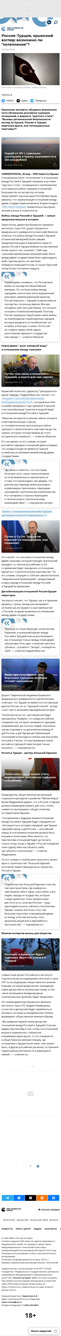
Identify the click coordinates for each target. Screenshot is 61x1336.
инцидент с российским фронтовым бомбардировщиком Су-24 (23, 400)
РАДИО (38, 1229)
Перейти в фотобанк (39, 87)
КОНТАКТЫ (51, 1229)
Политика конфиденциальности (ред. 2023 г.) (24, 1259)
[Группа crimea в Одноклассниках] (42, 1198)
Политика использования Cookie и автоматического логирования (28, 1255)
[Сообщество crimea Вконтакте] (19, 1198)
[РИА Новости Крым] (12, 29)
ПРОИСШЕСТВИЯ (39, 1220)
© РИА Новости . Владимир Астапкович (15, 87)
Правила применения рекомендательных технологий (29, 1263)
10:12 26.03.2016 (8, 49)
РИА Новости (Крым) (14, 207)
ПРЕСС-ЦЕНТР (23, 1229)
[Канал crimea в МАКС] (53, 1198)
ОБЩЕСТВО (23, 1220)
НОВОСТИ (7, 1229)
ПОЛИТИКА (9, 1220)
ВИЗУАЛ (53, 1220)
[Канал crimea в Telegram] (7, 1198)
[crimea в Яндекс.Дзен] (30, 1198)
